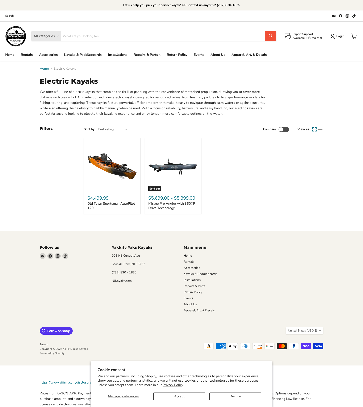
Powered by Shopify (52, 353)
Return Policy (177, 54)
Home (9, 54)
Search (9, 15)
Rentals (27, 54)
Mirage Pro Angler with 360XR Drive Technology (171, 205)
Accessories (48, 54)
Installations (117, 54)
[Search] (270, 36)
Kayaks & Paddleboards (83, 54)
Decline (235, 396)
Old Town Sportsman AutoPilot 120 (111, 205)
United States (302, 331)
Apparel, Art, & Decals (249, 54)
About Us (217, 54)
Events (199, 54)
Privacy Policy (173, 385)
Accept (179, 396)
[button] (338, 36)
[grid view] (314, 129)
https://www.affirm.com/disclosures (66, 382)
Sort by (89, 129)
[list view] (320, 129)
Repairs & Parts (146, 54)
